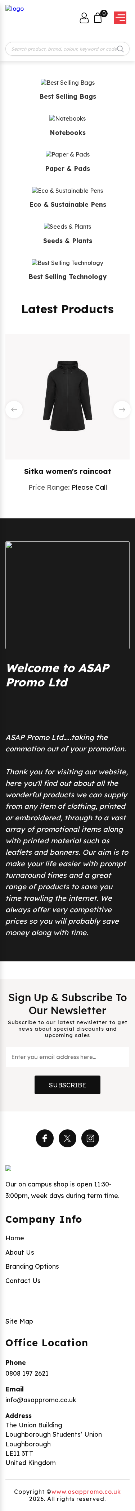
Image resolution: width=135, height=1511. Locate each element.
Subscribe (67, 1085)
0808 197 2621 (27, 1373)
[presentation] (14, 409)
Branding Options (32, 1266)
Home (14, 1238)
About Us (19, 1252)
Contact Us (23, 1280)
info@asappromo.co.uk (40, 1400)
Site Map (19, 1321)
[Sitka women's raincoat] (67, 396)
